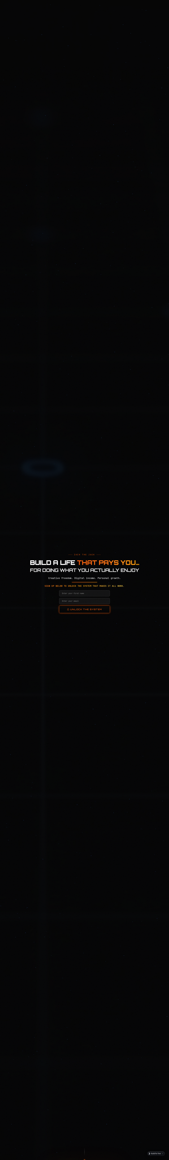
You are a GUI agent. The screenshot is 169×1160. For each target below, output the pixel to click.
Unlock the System (86, 609)
